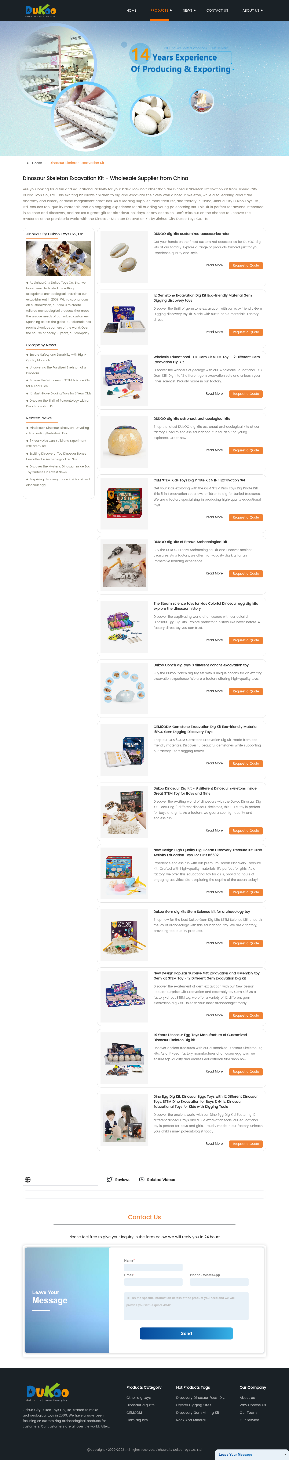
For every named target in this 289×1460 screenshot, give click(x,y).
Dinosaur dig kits (140, 1405)
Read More (214, 265)
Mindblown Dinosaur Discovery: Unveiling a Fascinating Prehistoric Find (57, 430)
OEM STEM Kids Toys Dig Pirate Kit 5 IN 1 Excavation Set (199, 480)
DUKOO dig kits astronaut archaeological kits (192, 418)
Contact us (217, 10)
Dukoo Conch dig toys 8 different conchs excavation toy (201, 665)
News (187, 10)
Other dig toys (139, 1397)
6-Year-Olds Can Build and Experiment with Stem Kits (56, 443)
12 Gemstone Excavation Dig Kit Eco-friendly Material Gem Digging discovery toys (203, 298)
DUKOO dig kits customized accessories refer (192, 234)
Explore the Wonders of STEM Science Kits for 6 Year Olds (58, 383)
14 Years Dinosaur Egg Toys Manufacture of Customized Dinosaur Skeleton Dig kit (200, 1037)
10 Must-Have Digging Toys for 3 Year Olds (60, 393)
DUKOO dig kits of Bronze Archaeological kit (190, 542)
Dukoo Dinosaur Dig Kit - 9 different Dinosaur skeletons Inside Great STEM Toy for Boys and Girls (205, 791)
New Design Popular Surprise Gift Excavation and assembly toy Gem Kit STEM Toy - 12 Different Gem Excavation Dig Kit (207, 976)
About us (250, 10)
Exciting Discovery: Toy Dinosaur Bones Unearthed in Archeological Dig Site (56, 456)
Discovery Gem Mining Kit (197, 1412)
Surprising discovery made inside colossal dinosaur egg (58, 482)
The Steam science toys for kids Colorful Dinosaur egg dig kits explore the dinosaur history (206, 606)
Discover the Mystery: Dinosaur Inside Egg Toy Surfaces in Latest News (58, 469)
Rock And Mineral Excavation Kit (191, 1420)
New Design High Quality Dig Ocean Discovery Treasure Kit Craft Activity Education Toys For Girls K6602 (208, 852)
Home (131, 10)
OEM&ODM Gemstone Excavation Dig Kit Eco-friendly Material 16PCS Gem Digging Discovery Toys (205, 729)
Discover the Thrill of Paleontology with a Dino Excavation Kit (57, 403)
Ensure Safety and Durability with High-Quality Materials (56, 357)
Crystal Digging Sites (193, 1405)
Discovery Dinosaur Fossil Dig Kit (200, 1397)
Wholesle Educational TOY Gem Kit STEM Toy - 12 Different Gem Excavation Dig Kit (207, 359)
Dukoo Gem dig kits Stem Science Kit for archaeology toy (202, 911)
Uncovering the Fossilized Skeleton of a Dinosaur (56, 370)
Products (159, 10)
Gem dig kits (137, 1420)
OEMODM (134, 1412)
